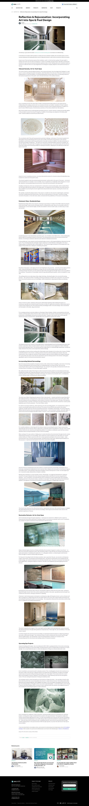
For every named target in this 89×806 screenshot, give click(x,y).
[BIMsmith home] (16, 782)
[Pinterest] (63, 803)
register (27, 737)
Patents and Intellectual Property (31, 803)
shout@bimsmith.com (15, 789)
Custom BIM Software (36, 789)
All (12, 7)
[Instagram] (65, 803)
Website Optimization (36, 788)
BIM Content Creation (36, 785)
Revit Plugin (51, 789)
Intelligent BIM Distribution (37, 786)
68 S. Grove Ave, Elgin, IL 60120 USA (18, 786)
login (23, 737)
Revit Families (51, 786)
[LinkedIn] (62, 803)
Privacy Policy (14, 803)
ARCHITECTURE (19, 7)
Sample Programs (35, 791)
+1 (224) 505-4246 (15, 788)
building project (47, 52)
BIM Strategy (34, 783)
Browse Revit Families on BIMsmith (70, 4)
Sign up (69, 788)
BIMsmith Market (52, 783)
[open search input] (76, 8)
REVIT (51, 7)
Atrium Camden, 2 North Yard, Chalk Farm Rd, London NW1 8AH (18, 794)
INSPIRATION (44, 7)
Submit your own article (39, 52)
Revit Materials (51, 788)
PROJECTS (58, 7)
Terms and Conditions (21, 803)
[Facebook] (57, 803)
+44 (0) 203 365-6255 (15, 797)
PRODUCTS (35, 7)
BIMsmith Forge (51, 785)
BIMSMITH (28, 7)
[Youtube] (60, 803)
